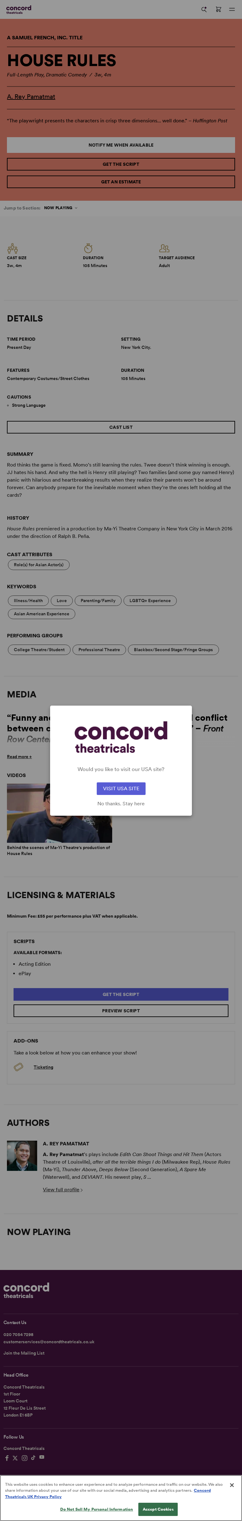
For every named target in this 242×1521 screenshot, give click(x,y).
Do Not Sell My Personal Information (96, 1509)
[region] (121, 1498)
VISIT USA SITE (121, 788)
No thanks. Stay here (121, 803)
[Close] (232, 1485)
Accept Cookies (158, 1509)
